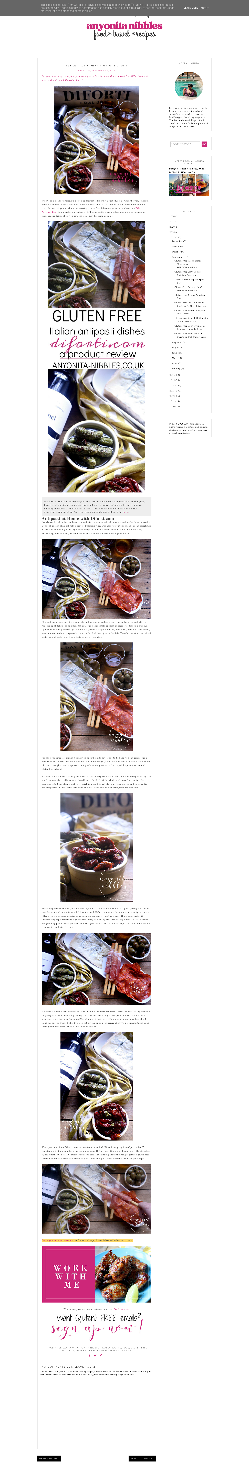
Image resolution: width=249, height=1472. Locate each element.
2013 (173, 390)
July (174, 347)
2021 (173, 221)
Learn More (191, 8)
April (175, 363)
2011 (173, 401)
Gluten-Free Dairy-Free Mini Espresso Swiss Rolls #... (189, 327)
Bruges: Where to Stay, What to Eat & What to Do (187, 170)
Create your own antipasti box (58, 1240)
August (176, 342)
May (175, 357)
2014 (173, 385)
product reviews (119, 1350)
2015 (173, 380)
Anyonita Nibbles (89, 1348)
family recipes (111, 1348)
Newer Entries (49, 1458)
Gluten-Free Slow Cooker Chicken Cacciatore (187, 273)
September (178, 256)
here (125, 511)
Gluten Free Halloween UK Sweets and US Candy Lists (190, 335)
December (177, 241)
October (176, 251)
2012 (173, 395)
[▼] (169, 237)
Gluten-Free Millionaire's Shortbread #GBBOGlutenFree (187, 264)
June (175, 352)
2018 (173, 232)
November (177, 246)
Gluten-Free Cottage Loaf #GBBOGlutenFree (188, 289)
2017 (173, 237)
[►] (169, 216)
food (126, 1348)
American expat (65, 1348)
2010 (173, 406)
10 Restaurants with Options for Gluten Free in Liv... (191, 319)
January (176, 368)
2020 (173, 226)
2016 (173, 374)
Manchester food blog (91, 1350)
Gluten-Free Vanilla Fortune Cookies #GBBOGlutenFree (190, 304)
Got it (205, 8)
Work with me (121, 1309)
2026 (173, 216)
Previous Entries (142, 1458)
